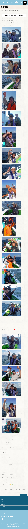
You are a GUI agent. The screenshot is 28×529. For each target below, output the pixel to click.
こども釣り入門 (3, 506)
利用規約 (13, 524)
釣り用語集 (3, 504)
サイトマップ (3, 509)
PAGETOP (24, 494)
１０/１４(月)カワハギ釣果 (21, 489)
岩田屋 (13, 526)
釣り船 (2, 501)
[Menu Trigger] (25, 3)
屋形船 (2, 499)
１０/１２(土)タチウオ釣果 (7, 489)
